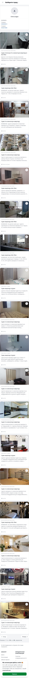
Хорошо (14, 674)
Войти (2, 655)
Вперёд (24, 636)
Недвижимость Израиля (11, 645)
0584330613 (4, 24)
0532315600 (4, 27)
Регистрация (4, 657)
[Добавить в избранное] (26, 34)
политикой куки (6, 670)
